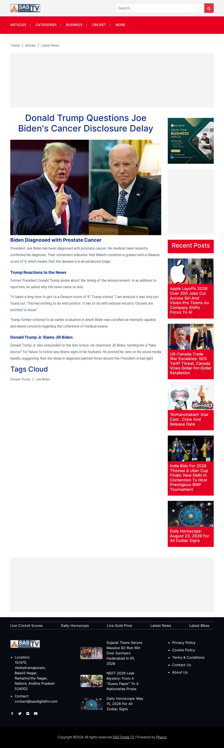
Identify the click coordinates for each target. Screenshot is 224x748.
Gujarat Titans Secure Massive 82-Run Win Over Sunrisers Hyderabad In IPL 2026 (124, 653)
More (120, 25)
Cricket (99, 25)
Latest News (50, 45)
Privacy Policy (184, 642)
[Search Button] (209, 8)
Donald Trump (20, 379)
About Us (180, 672)
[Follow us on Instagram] (28, 713)
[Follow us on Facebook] (12, 713)
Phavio (161, 737)
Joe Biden (43, 379)
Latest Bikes (199, 625)
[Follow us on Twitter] (20, 713)
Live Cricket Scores (26, 625)
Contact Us (181, 665)
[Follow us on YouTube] (35, 713)
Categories (46, 25)
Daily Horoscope (75, 625)
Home (15, 45)
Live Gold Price (119, 625)
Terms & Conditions (188, 657)
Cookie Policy (183, 650)
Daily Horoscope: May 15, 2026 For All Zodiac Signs (125, 703)
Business (74, 25)
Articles (18, 25)
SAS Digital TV (123, 737)
